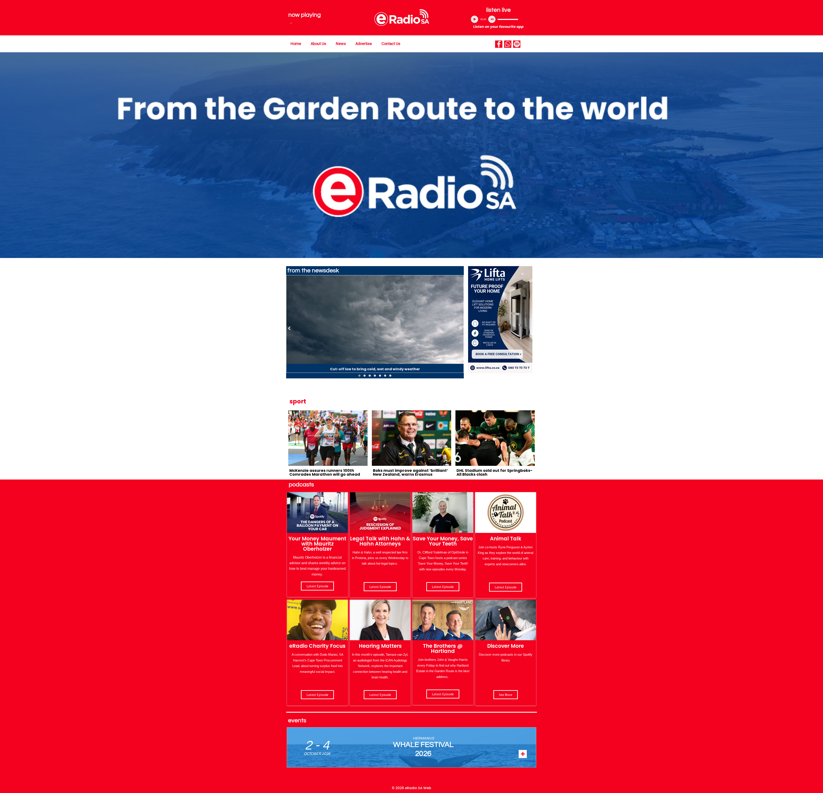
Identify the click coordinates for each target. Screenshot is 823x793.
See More (505, 695)
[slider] (508, 19)
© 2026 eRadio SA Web (411, 788)
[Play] (474, 19)
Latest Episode (443, 587)
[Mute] (492, 19)
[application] (498, 19)
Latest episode (317, 586)
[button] (359, 375)
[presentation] (289, 328)
